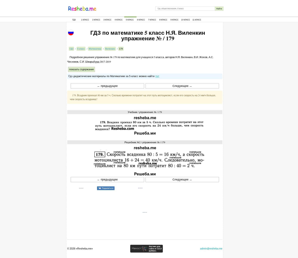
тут (157, 76)
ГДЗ (74, 20)
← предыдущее (107, 86)
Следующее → (182, 86)
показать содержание (81, 69)
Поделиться (107, 188)
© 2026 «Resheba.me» (80, 248)
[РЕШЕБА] (82, 8)
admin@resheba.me (211, 248)
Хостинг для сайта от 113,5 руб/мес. (155, 248)
